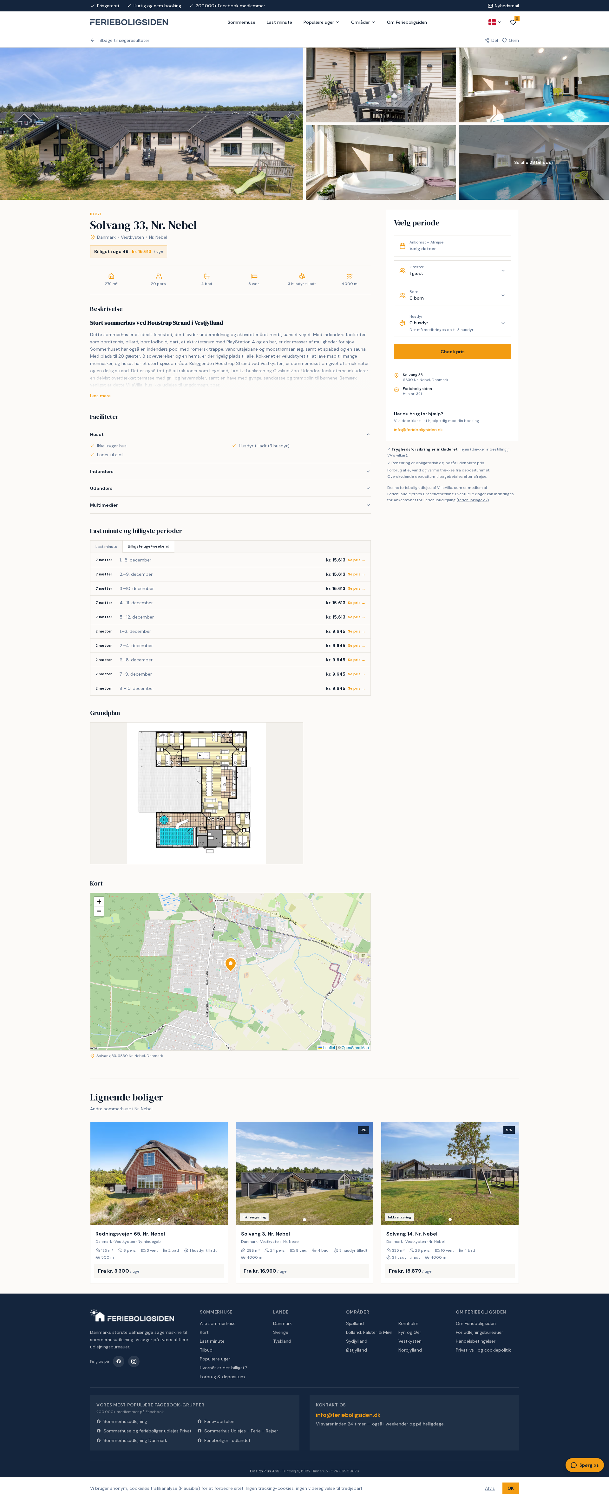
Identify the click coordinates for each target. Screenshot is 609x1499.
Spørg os (589, 1465)
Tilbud (206, 1350)
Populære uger (319, 22)
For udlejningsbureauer (479, 1332)
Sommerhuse (241, 22)
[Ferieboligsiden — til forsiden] (132, 1315)
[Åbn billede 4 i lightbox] (381, 162)
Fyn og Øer (409, 1332)
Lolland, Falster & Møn (369, 1332)
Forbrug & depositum (222, 1376)
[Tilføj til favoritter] (219, 1216)
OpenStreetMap (355, 1047)
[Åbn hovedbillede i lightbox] (151, 124)
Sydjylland (356, 1341)
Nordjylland (410, 1350)
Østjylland (356, 1350)
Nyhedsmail (507, 6)
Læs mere (100, 396)
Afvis (490, 1488)
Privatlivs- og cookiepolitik (483, 1350)
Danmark (106, 237)
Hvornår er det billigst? (223, 1368)
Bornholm (408, 1323)
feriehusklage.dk (473, 500)
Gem (514, 40)
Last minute (279, 22)
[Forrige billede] (98, 1174)
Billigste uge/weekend (148, 546)
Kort (204, 1332)
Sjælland (355, 1323)
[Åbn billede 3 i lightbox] (534, 85)
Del (494, 40)
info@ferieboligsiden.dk (418, 429)
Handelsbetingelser (475, 1341)
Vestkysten (132, 237)
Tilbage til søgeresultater (123, 40)
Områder (360, 22)
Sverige (280, 1332)
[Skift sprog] (495, 22)
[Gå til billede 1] (158, 1219)
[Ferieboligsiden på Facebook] (118, 1361)
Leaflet (328, 1047)
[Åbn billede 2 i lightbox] (381, 85)
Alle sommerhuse (218, 1323)
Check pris (453, 351)
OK (511, 1488)
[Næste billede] (220, 1174)
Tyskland (282, 1341)
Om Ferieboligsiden (407, 22)
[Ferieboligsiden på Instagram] (134, 1361)
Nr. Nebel (158, 237)
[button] (230, 965)
